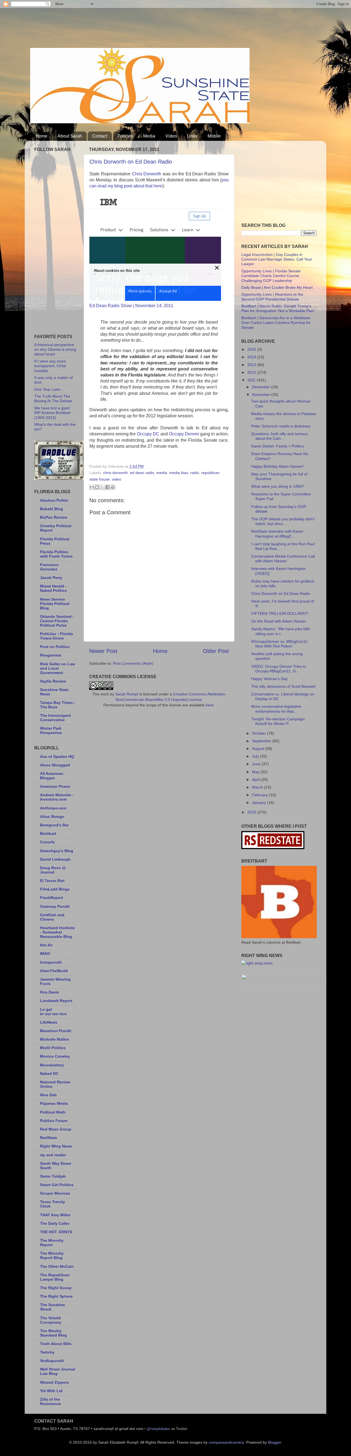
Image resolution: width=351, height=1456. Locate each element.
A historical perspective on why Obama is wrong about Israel (55, 349)
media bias (178, 472)
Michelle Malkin (54, 1039)
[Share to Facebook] (107, 487)
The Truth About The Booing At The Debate (53, 398)
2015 (252, 349)
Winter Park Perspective (51, 730)
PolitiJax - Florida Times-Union (56, 636)
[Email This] (92, 487)
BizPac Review (53, 517)
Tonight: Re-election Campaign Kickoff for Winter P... (278, 721)
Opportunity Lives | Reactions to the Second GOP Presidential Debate (272, 296)
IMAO (45, 953)
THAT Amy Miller (55, 1215)
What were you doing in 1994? (277, 486)
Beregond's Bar (54, 825)
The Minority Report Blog (52, 1255)
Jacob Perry (51, 577)
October (259, 733)
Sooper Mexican (55, 1193)
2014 (252, 357)
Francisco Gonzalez (49, 567)
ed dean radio (142, 472)
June (257, 764)
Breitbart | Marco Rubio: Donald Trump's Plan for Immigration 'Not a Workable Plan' (278, 308)
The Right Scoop (56, 1288)
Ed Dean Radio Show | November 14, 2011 (131, 305)
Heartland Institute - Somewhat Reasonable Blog (57, 932)
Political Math (53, 1112)
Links (192, 136)
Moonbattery (52, 1065)
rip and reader (53, 1155)
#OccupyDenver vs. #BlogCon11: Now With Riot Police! (279, 643)
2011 (252, 380)
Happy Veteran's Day (269, 678)
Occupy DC (148, 434)
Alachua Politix (54, 500)
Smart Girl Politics (56, 1185)
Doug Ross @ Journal (53, 870)
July (256, 756)
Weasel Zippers (54, 1382)
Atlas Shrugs (52, 816)
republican (210, 472)
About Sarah (70, 136)
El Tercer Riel (52, 880)
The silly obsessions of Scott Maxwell (283, 686)
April (256, 779)
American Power (55, 786)
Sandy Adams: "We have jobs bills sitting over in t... (280, 631)
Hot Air (46, 945)
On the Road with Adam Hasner (278, 621)
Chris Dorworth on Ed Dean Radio (130, 162)
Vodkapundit (52, 1360)
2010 (252, 812)
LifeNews (48, 1022)
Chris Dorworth (147, 174)
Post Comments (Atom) (133, 663)
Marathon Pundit (55, 1031)
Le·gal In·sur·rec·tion (53, 1011)
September (262, 741)
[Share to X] (102, 487)
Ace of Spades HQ (57, 756)
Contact (99, 136)
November (261, 394)
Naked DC (49, 1073)
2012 (252, 372)
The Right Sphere (56, 1296)
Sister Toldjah (53, 1176)
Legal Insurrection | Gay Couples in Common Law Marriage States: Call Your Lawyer (276, 259)
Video (171, 136)
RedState (48, 1137)
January (259, 802)
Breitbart (48, 833)
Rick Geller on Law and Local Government (57, 668)
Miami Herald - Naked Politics (53, 588)
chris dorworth (115, 472)
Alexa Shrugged (55, 765)
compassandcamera (226, 1442)
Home (41, 136)
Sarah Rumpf (126, 694)
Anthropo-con (53, 808)
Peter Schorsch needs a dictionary (281, 426)
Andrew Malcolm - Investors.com (56, 797)
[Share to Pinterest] (112, 487)
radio (194, 472)
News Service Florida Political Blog (54, 603)
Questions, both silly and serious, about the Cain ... (279, 436)
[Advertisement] (130, 26)
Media (149, 136)
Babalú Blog (51, 509)
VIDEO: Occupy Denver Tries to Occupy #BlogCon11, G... (278, 668)
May (256, 772)
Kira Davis (49, 992)
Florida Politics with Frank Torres (56, 554)
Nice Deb (48, 1095)
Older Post (216, 651)
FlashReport (51, 897)
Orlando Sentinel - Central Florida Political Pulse (57, 620)
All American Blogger (51, 775)
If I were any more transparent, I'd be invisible (50, 366)
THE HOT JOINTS (56, 1232)
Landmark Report (56, 1000)
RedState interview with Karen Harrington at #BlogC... (277, 533)
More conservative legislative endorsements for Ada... (276, 708)
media (161, 472)
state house (99, 479)
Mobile (214, 136)
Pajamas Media (54, 1103)
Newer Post (103, 651)
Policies (125, 136)
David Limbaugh (55, 859)
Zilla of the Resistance (50, 1401)
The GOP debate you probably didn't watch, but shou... (283, 521)
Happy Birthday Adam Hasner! (277, 466)
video (116, 479)
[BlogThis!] (97, 487)
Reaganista (50, 655)
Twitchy (47, 1352)
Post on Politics (55, 646)
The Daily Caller (54, 1223)
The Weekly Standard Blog (53, 1333)
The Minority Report (52, 1242)
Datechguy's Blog (56, 851)
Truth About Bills (56, 1343)
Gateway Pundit (55, 906)
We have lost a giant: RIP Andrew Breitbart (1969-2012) (52, 413)
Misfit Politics (53, 1048)
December (261, 387)
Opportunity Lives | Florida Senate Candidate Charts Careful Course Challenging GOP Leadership (271, 276)
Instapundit (51, 962)
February (260, 795)
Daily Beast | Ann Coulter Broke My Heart (277, 287)
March (258, 787)
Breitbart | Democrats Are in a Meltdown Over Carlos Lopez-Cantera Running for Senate (276, 323)
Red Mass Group (55, 1129)
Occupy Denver (184, 434)
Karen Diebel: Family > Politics (277, 446)
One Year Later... (49, 389)
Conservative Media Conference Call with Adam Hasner (283, 558)
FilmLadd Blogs (55, 889)
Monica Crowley (55, 1056)
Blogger (274, 1442)
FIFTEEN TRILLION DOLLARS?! (279, 613)
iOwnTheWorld (54, 971)
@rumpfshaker (158, 1428)
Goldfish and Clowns (52, 917)
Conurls (47, 842)
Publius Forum (53, 1120)
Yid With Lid (51, 1391)
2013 (252, 364)
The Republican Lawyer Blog (55, 1277)
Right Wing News (56, 1146)
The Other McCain (57, 1266)
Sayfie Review (53, 681)
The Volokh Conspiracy (50, 1320)
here (210, 705)
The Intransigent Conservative (55, 717)
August (258, 748)
